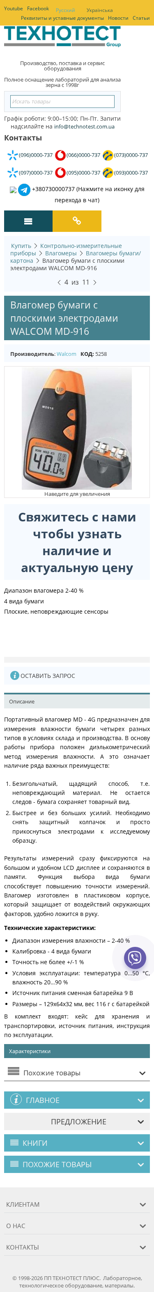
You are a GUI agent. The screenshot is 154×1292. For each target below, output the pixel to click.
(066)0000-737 (83, 155)
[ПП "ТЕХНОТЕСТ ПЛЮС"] (62, 39)
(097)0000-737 (36, 172)
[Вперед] (95, 281)
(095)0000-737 (83, 172)
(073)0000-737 (131, 155)
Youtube (13, 8)
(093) (131, 172)
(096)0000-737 (36, 155)
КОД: (87, 353)
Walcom (66, 353)
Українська (100, 10)
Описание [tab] (21, 701)
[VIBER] (135, 963)
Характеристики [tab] (30, 1051)
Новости (118, 17)
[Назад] (59, 281)
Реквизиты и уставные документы (62, 17)
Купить (21, 246)
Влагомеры (61, 253)
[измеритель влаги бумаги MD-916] (77, 428)
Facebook (38, 8)
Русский (65, 10)
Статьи (141, 17)
